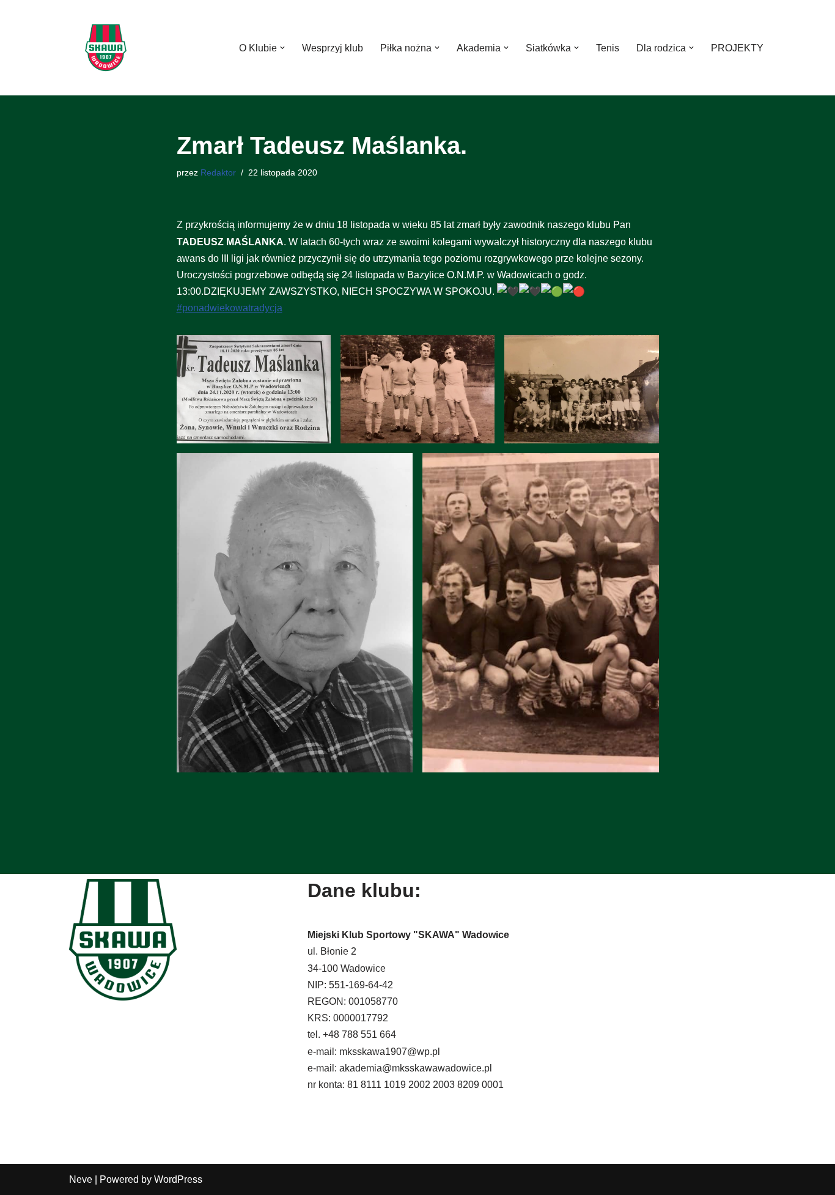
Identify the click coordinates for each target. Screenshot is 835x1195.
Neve (80, 1179)
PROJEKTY (737, 48)
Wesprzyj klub (332, 48)
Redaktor (218, 172)
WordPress (178, 1179)
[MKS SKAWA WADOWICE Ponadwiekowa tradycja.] (105, 47)
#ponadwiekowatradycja (229, 308)
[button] (282, 47)
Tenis (607, 48)
